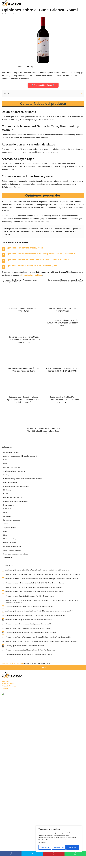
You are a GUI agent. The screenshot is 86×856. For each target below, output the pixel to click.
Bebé (5, 460)
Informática (7, 516)
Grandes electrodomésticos (12, 497)
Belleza (5, 463)
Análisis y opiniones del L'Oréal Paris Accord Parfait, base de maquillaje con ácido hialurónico (37, 570)
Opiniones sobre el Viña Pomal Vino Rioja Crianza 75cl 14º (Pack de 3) (38, 260)
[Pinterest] (53, 853)
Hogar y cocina (8, 505)
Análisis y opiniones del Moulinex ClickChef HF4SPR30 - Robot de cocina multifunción (34, 615)
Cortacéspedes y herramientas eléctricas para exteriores (22, 479)
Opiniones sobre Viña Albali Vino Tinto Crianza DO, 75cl (32, 266)
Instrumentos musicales (11, 520)
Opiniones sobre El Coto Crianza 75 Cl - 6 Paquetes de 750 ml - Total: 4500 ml (41, 254)
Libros (5, 531)
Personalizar (45, 847)
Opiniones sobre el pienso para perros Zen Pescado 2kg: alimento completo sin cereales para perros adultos (42, 574)
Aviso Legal (5, 681)
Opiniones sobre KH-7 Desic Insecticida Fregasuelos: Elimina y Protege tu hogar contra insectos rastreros (41, 578)
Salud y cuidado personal (12, 550)
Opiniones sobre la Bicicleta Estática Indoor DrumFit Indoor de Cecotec (29, 596)
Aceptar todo (72, 847)
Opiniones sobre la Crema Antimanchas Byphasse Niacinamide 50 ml (29, 624)
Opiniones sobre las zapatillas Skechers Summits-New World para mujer (30, 650)
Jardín (5, 524)
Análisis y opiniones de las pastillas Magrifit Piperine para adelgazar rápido (30, 632)
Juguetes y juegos (9, 527)
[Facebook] (11, 853)
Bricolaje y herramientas (11, 467)
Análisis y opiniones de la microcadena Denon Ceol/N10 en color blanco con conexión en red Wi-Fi (39, 611)
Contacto (5, 688)
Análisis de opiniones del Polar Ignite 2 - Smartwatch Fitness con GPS (29, 606)
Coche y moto (8, 475)
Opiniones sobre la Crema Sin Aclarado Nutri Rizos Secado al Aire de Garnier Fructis (34, 591)
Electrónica (7, 490)
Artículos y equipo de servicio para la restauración (20, 456)
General (6, 494)
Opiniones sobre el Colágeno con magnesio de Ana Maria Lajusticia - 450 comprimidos (65, 281)
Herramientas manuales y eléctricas (15, 501)
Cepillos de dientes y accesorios (14, 471)
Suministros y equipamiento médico (15, 554)
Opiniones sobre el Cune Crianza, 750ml (25, 248)
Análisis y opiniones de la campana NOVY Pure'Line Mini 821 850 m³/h (29, 654)
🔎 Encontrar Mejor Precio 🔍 (43, 85)
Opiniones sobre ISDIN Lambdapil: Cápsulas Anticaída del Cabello (28, 628)
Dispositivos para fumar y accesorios (16, 486)
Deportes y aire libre (10, 482)
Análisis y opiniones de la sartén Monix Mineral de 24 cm (24, 646)
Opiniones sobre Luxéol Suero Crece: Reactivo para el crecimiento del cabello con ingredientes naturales (41, 641)
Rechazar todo (59, 847)
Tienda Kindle (7, 558)
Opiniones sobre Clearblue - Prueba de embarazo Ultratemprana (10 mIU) (20, 281)
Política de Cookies (8, 683)
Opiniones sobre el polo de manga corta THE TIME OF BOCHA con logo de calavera (34, 583)
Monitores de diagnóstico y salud (14, 539)
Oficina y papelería (9, 543)
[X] (32, 853)
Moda (5, 535)
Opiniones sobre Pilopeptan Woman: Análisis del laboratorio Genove (28, 619)
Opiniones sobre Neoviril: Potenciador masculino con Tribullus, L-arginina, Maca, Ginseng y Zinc (38, 637)
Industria (6, 512)
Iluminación (7, 509)
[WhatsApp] (75, 853)
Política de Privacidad (9, 686)
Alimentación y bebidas (11, 452)
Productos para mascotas (12, 546)
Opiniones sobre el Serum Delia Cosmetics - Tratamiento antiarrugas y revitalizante (33, 587)
